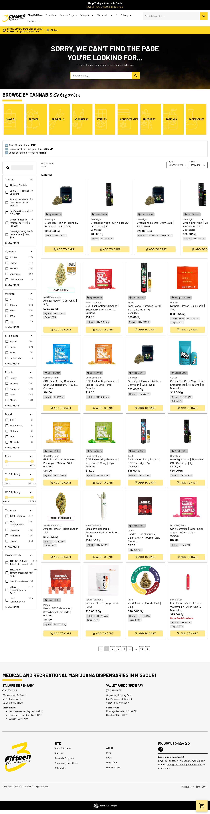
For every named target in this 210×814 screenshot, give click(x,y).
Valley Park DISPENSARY (124, 685)
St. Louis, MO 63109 (12, 702)
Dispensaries (103, 15)
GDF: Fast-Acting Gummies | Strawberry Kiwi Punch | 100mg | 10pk (102, 309)
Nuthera (174, 302)
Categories (85, 15)
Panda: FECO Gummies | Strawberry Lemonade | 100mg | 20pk (57, 612)
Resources (33, 21)
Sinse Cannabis (93, 525)
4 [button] (124, 648)
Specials (50, 15)
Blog (108, 752)
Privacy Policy (187, 787)
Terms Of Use (202, 787)
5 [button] (130, 648)
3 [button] (118, 648)
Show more (12, 243)
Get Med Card (113, 767)
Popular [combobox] (195, 164)
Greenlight (50, 219)
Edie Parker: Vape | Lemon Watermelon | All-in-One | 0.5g (185, 607)
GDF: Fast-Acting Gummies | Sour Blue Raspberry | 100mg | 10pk (60, 385)
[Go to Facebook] (160, 749)
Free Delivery (122, 15)
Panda (131, 530)
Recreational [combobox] (175, 164)
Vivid (130, 599)
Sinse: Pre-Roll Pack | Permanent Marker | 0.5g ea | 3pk (103, 532)
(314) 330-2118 (9, 690)
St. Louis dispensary (18, 685)
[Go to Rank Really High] (105, 805)
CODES (174, 377)
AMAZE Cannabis (52, 297)
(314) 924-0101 (113, 690)
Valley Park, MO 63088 (117, 702)
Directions (111, 762)
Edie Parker (176, 599)
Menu (170, 162)
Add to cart (65, 249)
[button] (30, 30)
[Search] (204, 16)
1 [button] (106, 648)
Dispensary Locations (66, 763)
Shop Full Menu (35, 15)
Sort (193, 162)
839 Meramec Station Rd (119, 698)
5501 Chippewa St (11, 698)
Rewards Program (68, 15)
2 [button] (112, 648)
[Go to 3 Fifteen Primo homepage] (14, 18)
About (109, 747)
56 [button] (141, 648)
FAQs (109, 757)
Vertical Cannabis (94, 599)
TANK (131, 302)
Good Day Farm (93, 302)
